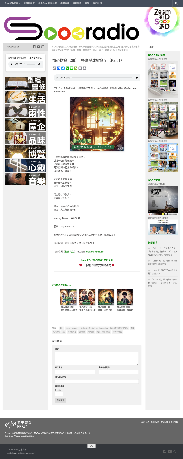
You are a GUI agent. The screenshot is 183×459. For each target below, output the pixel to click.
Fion (62, 328)
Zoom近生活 (99, 47)
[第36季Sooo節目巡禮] (163, 171)
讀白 (98, 332)
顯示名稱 (59, 367)
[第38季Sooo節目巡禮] (163, 97)
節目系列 (87, 50)
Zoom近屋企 (85, 47)
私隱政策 (155, 422)
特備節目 (64, 3)
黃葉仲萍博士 (117, 332)
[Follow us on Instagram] (42, 46)
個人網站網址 (60, 377)
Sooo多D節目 (11, 3)
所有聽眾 (56, 332)
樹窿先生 (69, 251)
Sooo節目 (57, 47)
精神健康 (90, 332)
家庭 (115, 47)
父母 (61, 50)
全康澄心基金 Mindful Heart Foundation (93, 328)
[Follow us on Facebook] (34, 46)
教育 (137, 47)
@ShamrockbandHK (96, 251)
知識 (73, 50)
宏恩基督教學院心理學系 (119, 328)
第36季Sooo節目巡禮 (157, 141)
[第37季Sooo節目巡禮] (163, 138)
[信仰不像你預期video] (163, 214)
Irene (68, 328)
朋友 (55, 50)
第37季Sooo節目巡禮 (157, 100)
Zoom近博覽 (70, 47)
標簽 (87, 3)
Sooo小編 (157, 261)
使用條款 (165, 422)
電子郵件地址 (105, 367)
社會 (79, 50)
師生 (121, 47)
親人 (95, 50)
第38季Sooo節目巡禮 (157, 59)
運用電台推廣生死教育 (158, 218)
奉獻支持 (145, 422)
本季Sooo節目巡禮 (47, 3)
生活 (67, 50)
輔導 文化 (109, 50)
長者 (117, 50)
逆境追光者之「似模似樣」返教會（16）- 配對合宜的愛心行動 (163, 251)
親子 (101, 50)
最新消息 (77, 3)
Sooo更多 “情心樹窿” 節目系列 (97, 260)
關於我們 (97, 3)
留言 (57, 349)
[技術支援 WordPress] (15, 453)
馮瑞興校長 (106, 332)
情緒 (132, 328)
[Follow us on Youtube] (38, 46)
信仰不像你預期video (157, 184)
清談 (63, 332)
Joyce (74, 328)
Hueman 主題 (30, 453)
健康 (109, 47)
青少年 (124, 50)
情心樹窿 (129, 47)
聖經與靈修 (29, 3)
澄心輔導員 (72, 332)
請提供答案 (59, 386)
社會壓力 (82, 332)
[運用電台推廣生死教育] (163, 234)
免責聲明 (174, 422)
